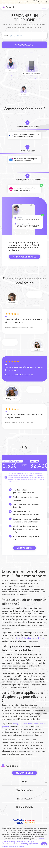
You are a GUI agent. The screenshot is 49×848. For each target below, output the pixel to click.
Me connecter (24, 773)
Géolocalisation (24, 790)
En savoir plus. (19, 847)
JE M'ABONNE (24, 548)
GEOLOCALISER (26, 45)
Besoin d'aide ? (24, 799)
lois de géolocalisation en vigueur (29, 638)
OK (44, 844)
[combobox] (6, 35)
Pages (24, 782)
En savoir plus (39, 839)
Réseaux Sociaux (24, 807)
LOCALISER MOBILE (26, 257)
